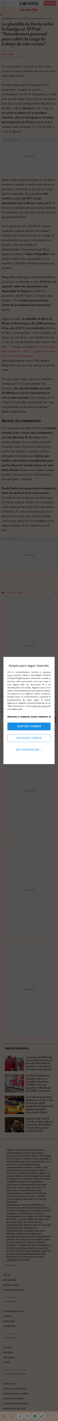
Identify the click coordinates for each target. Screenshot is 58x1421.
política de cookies (39, 706)
